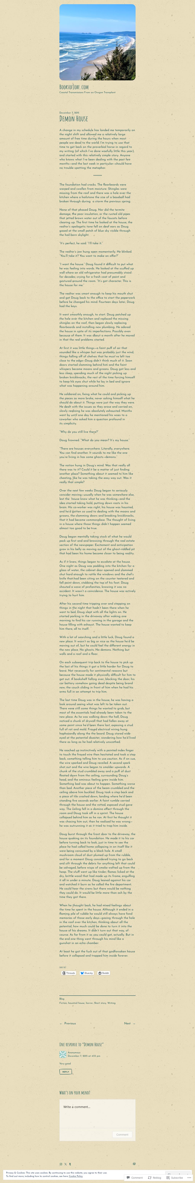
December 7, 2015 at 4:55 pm (84, 1056)
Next (127, 1023)
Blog (61, 999)
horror (89, 1003)
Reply (65, 1072)
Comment (122, 1134)
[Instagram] (60, 1164)
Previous (70, 1023)
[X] (65, 1164)
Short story (100, 1003)
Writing (111, 1003)
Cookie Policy (76, 1176)
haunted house (76, 1003)
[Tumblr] (70, 1164)
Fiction (63, 1003)
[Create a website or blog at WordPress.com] (134, 1164)
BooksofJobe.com (74, 87)
